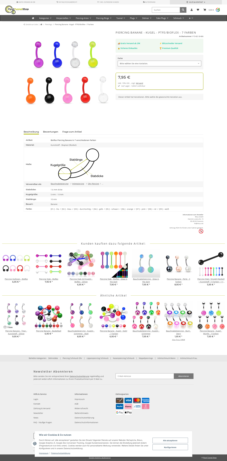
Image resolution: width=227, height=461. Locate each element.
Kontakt (36, 404)
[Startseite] (41, 24)
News (35, 417)
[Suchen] (183, 10)
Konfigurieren (170, 447)
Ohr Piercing (93, 183)
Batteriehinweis (81, 413)
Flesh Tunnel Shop (209, 458)
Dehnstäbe (53, 358)
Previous (6, 269)
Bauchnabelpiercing (59, 183)
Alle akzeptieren (170, 440)
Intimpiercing (78, 183)
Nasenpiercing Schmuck (123, 358)
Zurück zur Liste (31, 24)
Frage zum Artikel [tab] (72, 132)
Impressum (43, 453)
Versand (139, 83)
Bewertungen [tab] (50, 132)
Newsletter (38, 413)
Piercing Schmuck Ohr (72, 358)
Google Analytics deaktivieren (100, 458)
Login (35, 399)
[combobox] (159, 63)
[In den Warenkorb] (26, 29)
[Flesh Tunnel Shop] (33, 18)
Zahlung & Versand (41, 408)
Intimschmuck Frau (188, 358)
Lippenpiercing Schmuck (97, 358)
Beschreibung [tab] (31, 132)
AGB (76, 404)
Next (220, 269)
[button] (192, 9)
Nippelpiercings (146, 358)
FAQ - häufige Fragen (42, 422)
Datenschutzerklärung (60, 453)
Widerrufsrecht (81, 408)
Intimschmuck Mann (167, 358)
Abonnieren (183, 376)
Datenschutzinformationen (86, 422)
